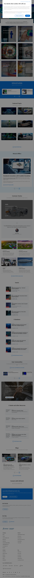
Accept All (27, 15)
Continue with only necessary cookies (25, 1)
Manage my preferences (19, 15)
